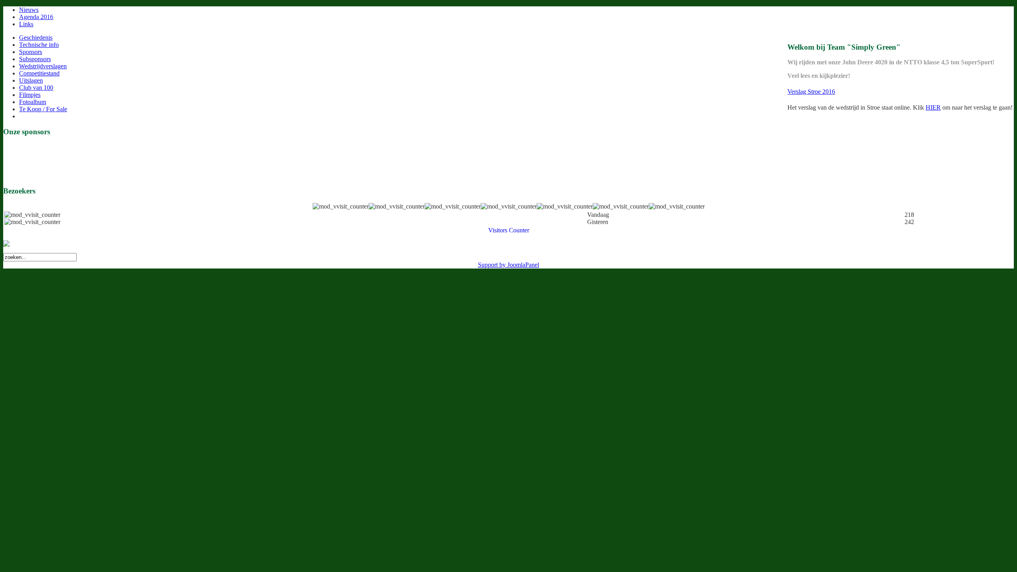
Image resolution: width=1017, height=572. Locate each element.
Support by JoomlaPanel (508, 264)
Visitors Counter (508, 230)
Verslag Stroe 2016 (811, 91)
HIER (933, 107)
